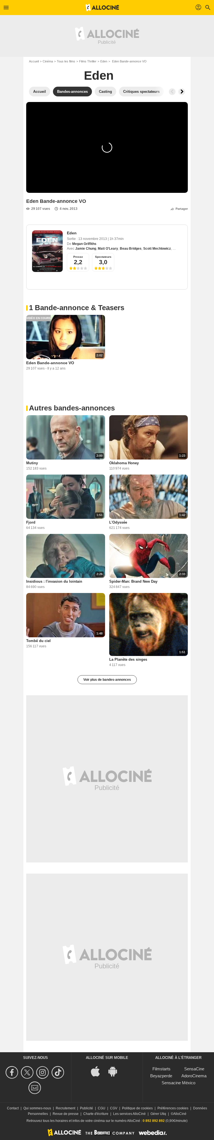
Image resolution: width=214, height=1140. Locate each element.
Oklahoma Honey (124, 463)
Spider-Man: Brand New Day (133, 581)
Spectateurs (103, 256)
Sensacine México (178, 1082)
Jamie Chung (85, 249)
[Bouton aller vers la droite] (181, 91)
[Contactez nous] (35, 1087)
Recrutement (65, 1108)
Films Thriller (87, 61)
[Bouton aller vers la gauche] (172, 91)
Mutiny (32, 463)
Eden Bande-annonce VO (50, 363)
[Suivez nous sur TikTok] (59, 1072)
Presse (78, 256)
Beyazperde (161, 1075)
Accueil (34, 61)
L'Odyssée (118, 522)
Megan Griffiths (84, 244)
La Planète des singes (128, 659)
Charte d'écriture (95, 1114)
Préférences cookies (172, 1108)
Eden (103, 61)
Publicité (86, 1108)
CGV (113, 1108)
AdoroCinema (193, 1075)
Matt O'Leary (108, 249)
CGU (101, 1108)
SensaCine (194, 1068)
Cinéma (48, 61)
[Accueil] (102, 7)
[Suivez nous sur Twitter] (28, 1072)
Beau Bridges (131, 249)
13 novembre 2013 (93, 239)
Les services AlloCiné (129, 1114)
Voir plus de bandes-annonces (107, 680)
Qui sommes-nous (37, 1108)
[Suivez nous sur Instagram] (43, 1072)
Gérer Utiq (158, 1114)
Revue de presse (66, 1114)
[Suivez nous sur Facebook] (13, 1072)
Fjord (30, 522)
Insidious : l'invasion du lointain (54, 581)
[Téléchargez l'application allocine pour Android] (116, 1071)
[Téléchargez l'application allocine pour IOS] (98, 1071)
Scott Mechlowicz (157, 249)
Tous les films (66, 61)
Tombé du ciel (38, 641)
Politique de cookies (137, 1108)
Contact (13, 1108)
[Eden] (47, 251)
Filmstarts (161, 1068)
